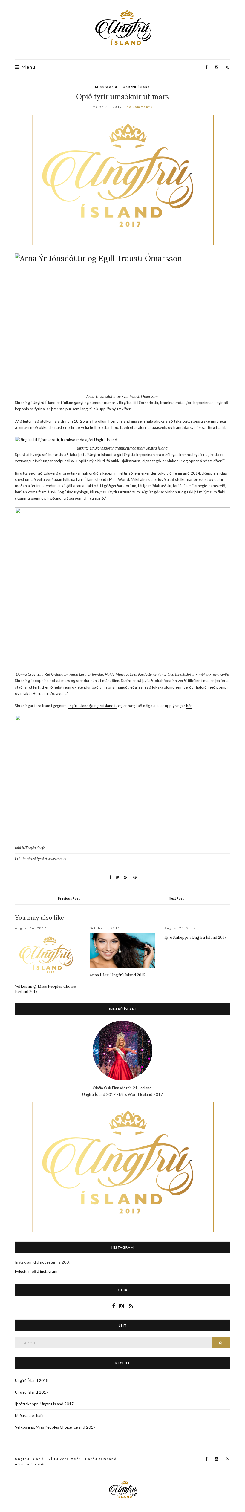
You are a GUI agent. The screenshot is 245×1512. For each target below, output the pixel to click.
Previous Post (69, 898)
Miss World (106, 86)
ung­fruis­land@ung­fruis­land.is (92, 705)
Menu (28, 67)
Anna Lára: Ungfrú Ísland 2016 (117, 975)
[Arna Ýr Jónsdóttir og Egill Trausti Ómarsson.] (122, 321)
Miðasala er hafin (30, 1415)
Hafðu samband (101, 1459)
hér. (189, 705)
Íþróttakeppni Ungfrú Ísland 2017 (195, 937)
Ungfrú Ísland (136, 86)
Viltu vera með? (64, 1459)
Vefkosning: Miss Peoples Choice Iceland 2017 (55, 1427)
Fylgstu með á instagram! (37, 1271)
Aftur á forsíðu (30, 1464)
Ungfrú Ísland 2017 (31, 1392)
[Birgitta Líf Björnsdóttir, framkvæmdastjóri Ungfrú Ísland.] (122, 440)
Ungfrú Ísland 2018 (31, 1380)
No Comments (139, 106)
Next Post (176, 898)
